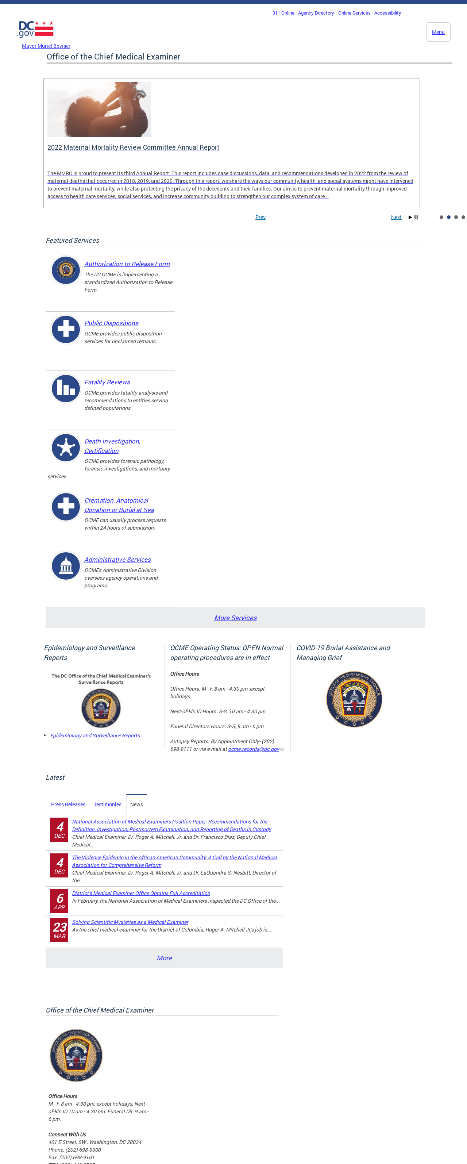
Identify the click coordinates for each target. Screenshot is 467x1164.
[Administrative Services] (66, 572)
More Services (235, 617)
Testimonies (107, 804)
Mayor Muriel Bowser (46, 45)
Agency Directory (316, 12)
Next (396, 217)
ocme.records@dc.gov (253, 748)
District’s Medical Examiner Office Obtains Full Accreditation (141, 893)
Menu (438, 31)
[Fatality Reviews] (66, 394)
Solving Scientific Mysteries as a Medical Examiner (130, 921)
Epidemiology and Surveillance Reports (95, 735)
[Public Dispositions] (66, 335)
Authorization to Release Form (127, 264)
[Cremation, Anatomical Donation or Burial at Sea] (66, 513)
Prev (260, 217)
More (164, 957)
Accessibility (387, 12)
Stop (416, 217)
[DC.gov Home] (35, 40)
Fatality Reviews (107, 382)
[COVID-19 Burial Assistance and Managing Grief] (353, 726)
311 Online (283, 12)
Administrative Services (117, 559)
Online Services (354, 12)
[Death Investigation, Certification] (66, 453)
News (136, 804)
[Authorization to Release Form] (66, 276)
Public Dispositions (111, 323)
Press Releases (68, 804)
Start (410, 217)
